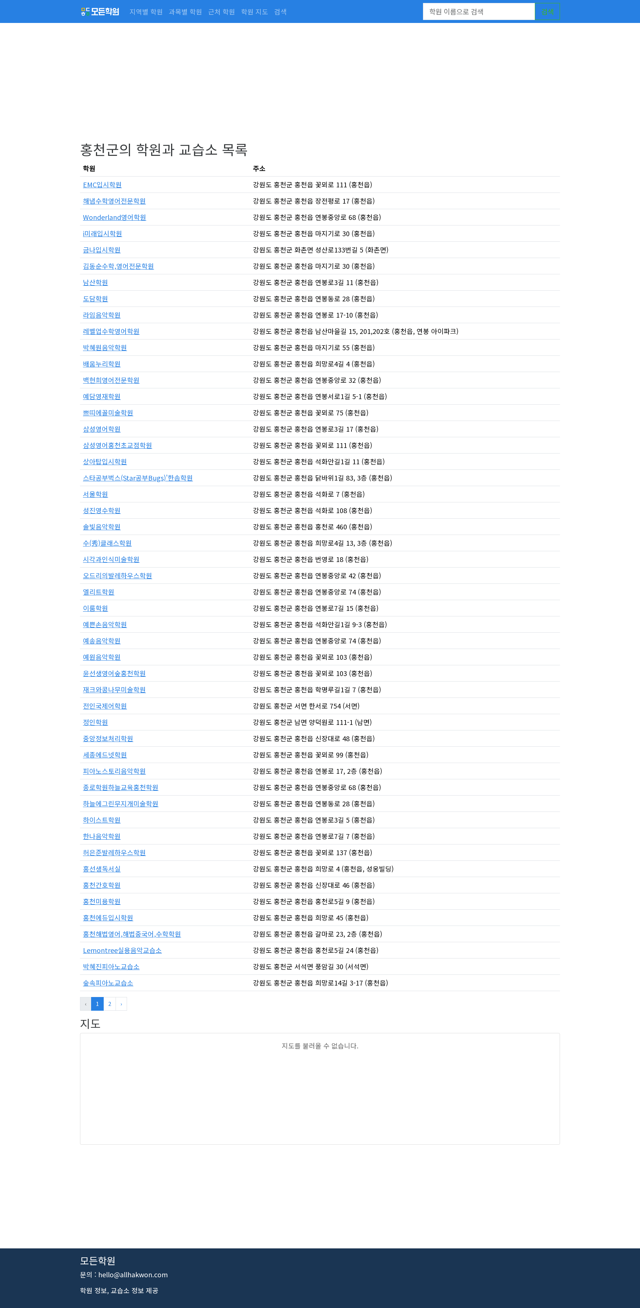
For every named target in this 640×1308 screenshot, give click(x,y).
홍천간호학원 (102, 885)
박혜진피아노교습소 (111, 966)
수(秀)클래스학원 (107, 543)
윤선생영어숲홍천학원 (114, 673)
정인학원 (95, 722)
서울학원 (95, 494)
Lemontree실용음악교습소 (122, 950)
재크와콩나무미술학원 (114, 689)
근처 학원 (221, 11)
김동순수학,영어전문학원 (118, 266)
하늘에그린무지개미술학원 (121, 803)
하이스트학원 (102, 819)
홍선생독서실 (102, 868)
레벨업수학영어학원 (111, 331)
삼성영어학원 (102, 429)
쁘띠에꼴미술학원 (108, 412)
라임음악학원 (102, 315)
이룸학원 (95, 608)
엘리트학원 (98, 591)
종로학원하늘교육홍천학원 (121, 787)
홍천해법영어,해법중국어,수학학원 (132, 934)
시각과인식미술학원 (111, 559)
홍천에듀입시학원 (108, 917)
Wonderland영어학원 (114, 217)
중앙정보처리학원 (108, 738)
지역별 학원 (146, 11)
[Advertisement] (302, 89)
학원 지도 (254, 11)
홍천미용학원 (102, 901)
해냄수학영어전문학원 (114, 200)
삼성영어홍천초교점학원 (117, 445)
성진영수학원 (102, 510)
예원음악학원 (102, 657)
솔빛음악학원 (102, 526)
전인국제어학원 (105, 705)
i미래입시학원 (102, 233)
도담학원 (95, 298)
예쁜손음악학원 (105, 624)
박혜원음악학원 (105, 347)
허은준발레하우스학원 (114, 852)
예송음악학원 (102, 640)
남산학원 (95, 282)
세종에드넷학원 (105, 754)
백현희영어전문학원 (111, 380)
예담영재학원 (102, 396)
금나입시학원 (102, 249)
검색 (280, 11)
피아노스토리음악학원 (114, 771)
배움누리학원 (102, 363)
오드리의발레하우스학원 (117, 575)
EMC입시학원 (102, 184)
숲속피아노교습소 (108, 982)
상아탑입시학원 (105, 461)
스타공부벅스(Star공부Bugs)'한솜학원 (138, 477)
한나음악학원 (102, 836)
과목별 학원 (185, 11)
